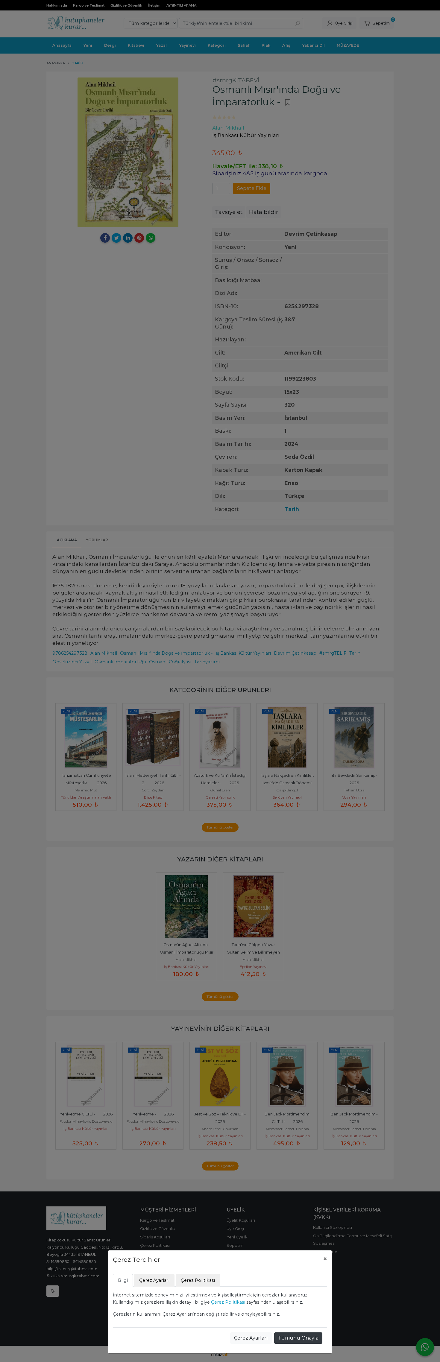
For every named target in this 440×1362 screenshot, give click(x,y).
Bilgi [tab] (123, 1280)
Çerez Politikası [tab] (198, 1280)
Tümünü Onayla (298, 1338)
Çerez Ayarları (251, 1338)
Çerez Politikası (228, 1302)
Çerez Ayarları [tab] (154, 1280)
